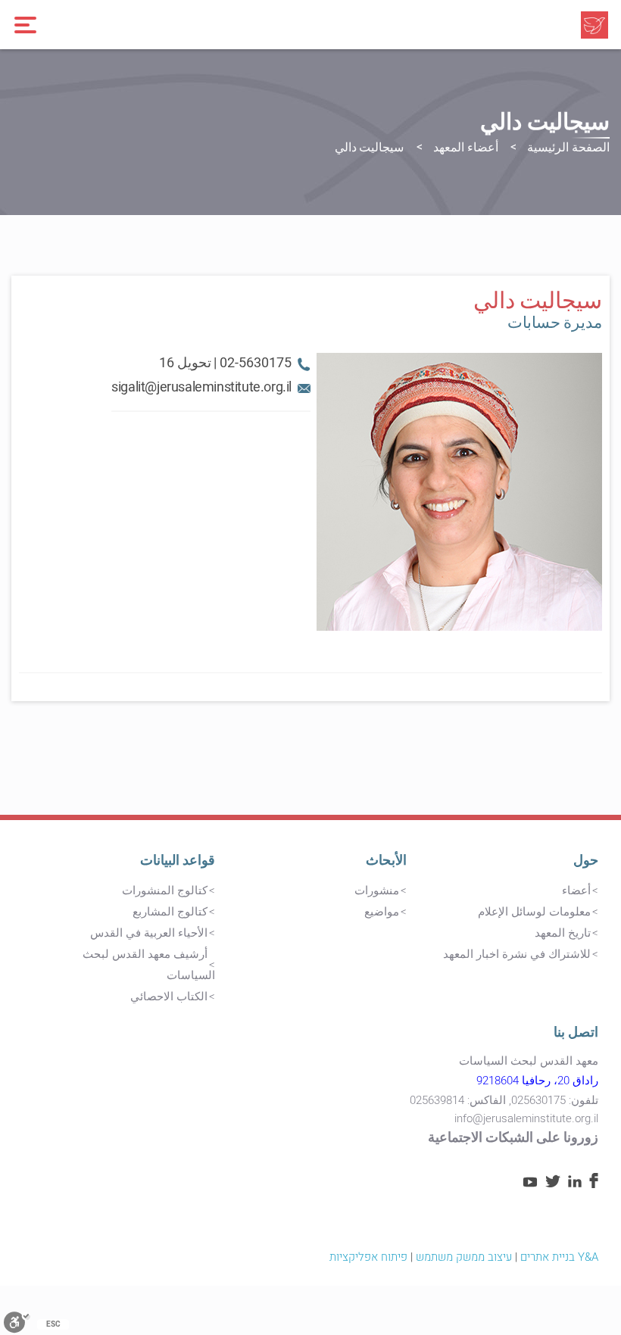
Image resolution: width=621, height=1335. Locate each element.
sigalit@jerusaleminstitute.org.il (201, 387)
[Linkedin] (575, 1183)
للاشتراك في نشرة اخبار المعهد (517, 954)
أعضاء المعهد (465, 148)
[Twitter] (552, 1183)
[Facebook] (593, 1184)
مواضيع (381, 911)
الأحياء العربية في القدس (149, 933)
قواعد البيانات (177, 860)
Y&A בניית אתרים (559, 1257)
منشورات (376, 890)
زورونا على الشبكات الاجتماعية (513, 1138)
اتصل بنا (576, 1032)
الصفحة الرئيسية (568, 148)
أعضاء (576, 890)
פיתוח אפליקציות (368, 1257)
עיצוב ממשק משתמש (464, 1257)
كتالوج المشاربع (170, 911)
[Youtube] (530, 1183)
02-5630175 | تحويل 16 (225, 363)
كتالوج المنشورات (165, 890)
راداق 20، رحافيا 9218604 (537, 1080)
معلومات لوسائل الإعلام (534, 911)
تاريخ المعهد (563, 933)
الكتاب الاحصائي (169, 996)
